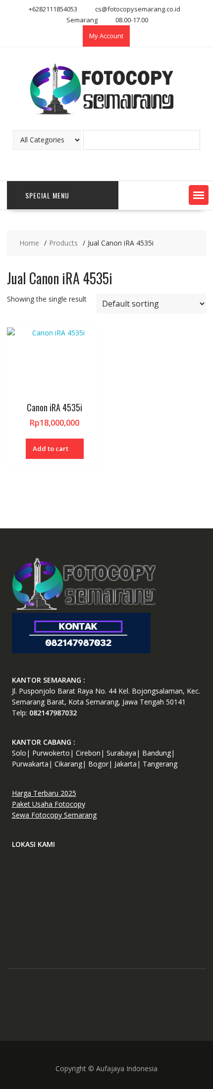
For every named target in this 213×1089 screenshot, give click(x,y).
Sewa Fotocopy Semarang (54, 815)
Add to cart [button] (50, 448)
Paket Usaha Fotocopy (48, 804)
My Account (106, 35)
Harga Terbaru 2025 (44, 793)
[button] (199, 195)
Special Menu (47, 195)
